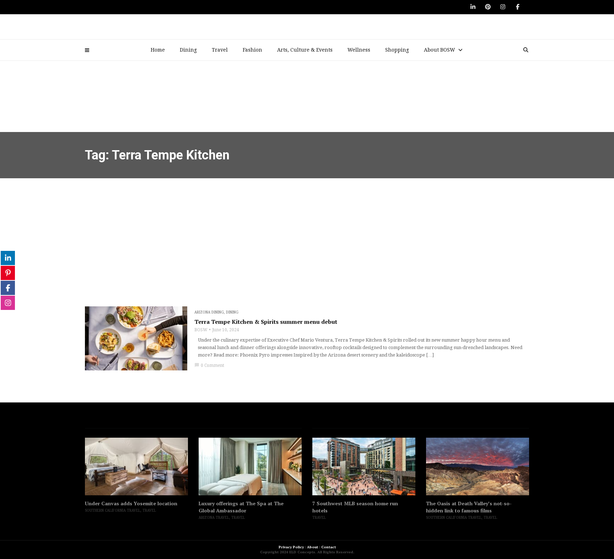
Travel (220, 50)
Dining (188, 50)
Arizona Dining (209, 312)
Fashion (252, 50)
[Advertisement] (307, 231)
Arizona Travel (214, 518)
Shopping (397, 50)
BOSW (201, 329)
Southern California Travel (112, 510)
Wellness (359, 50)
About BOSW (439, 50)
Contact (328, 547)
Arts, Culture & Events (305, 50)
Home (158, 50)
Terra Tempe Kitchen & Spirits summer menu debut (265, 321)
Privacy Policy (291, 547)
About (312, 547)
